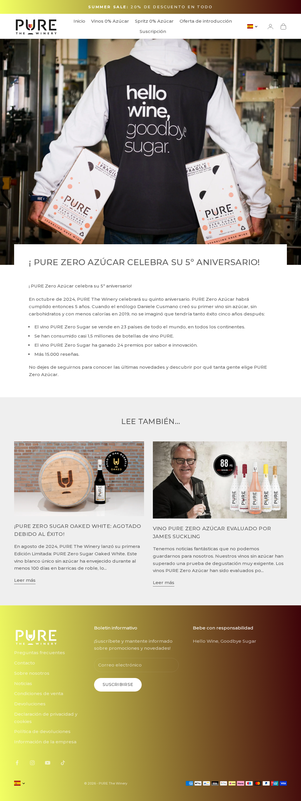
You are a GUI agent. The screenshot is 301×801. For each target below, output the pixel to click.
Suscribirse (118, 684)
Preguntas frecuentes (39, 652)
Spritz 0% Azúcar (154, 21)
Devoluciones (30, 704)
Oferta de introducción (206, 21)
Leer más (25, 580)
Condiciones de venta (38, 693)
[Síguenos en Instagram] (32, 763)
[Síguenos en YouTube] (48, 763)
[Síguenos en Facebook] (17, 763)
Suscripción (153, 31)
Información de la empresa (45, 742)
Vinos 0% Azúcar (110, 21)
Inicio (79, 21)
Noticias (23, 683)
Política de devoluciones (42, 731)
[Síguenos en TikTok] (63, 763)
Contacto (24, 663)
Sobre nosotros (31, 673)
